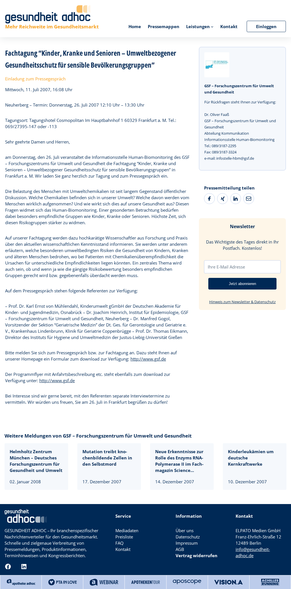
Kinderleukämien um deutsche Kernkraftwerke (251, 458)
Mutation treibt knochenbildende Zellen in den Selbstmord (107, 458)
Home (134, 26)
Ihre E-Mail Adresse (226, 267)
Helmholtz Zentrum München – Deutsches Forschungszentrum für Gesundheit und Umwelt (36, 461)
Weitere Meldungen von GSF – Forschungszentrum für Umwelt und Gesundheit (98, 435)
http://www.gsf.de (148, 359)
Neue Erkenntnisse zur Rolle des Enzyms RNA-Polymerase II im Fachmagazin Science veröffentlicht (179, 461)
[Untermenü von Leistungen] (212, 26)
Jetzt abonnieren (242, 284)
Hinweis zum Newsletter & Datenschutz (242, 301)
